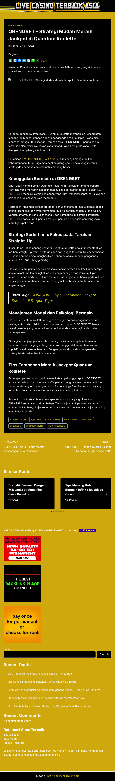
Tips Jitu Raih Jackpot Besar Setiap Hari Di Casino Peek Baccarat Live (49, 706)
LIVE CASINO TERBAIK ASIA (78, 419)
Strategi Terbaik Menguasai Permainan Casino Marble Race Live (46, 697)
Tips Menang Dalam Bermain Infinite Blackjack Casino (84, 489)
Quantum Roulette (35, 426)
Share (43, 60)
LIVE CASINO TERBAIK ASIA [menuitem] (39, 159)
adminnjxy (16, 46)
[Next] (106, 493)
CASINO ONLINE (16, 25)
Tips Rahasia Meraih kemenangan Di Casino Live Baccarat (42, 681)
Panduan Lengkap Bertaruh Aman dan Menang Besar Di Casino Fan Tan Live (53, 689)
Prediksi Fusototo (14, 742)
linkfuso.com (11, 734)
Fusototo (26, 750)
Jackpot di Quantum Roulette (45, 419)
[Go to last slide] (8, 493)
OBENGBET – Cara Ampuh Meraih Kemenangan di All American (24, 447)
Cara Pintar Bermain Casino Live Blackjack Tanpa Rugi (39, 673)
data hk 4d (10, 738)
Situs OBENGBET (57, 426)
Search (8, 649)
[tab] (51, 511)
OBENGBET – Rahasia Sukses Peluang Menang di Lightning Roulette (88, 447)
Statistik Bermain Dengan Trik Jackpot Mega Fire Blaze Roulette (27, 489)
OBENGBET (16, 426)
